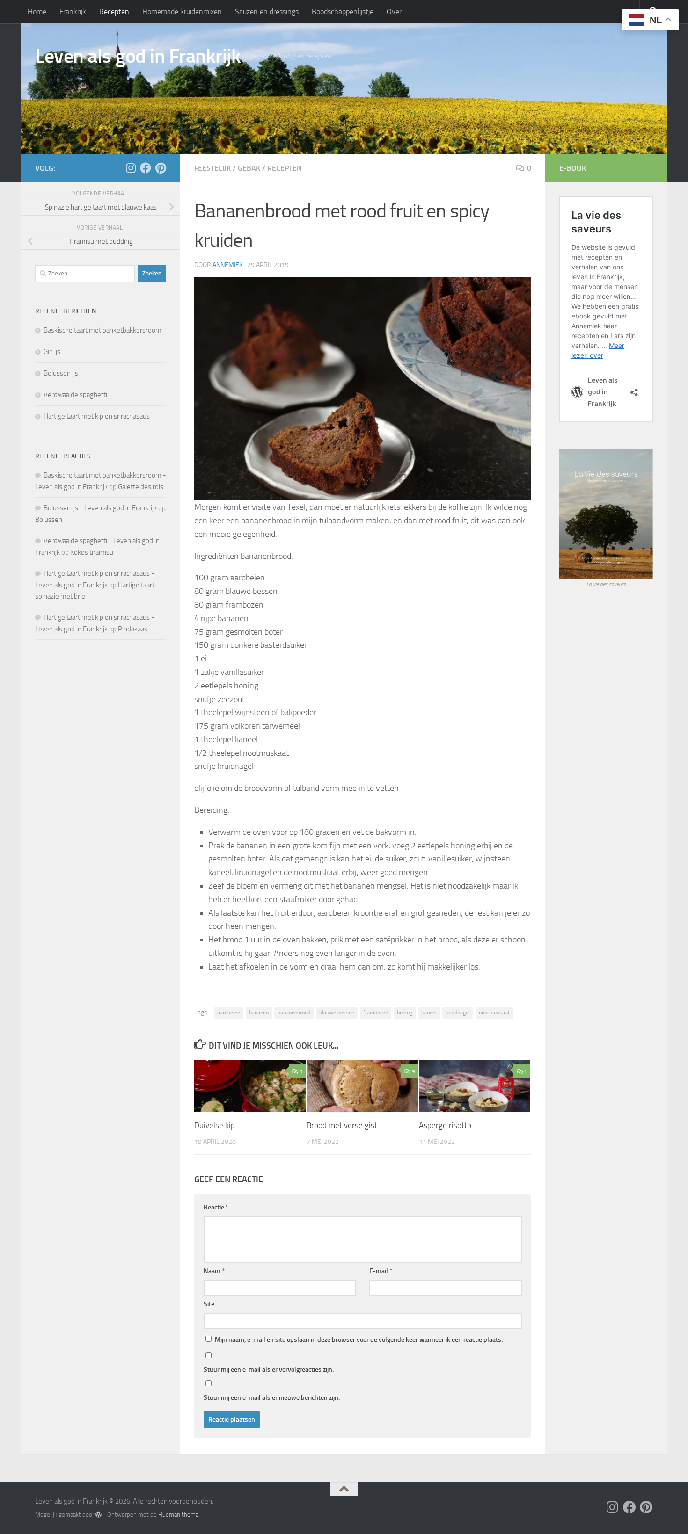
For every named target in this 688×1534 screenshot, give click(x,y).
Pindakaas (132, 629)
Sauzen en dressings (267, 11)
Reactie (216, 1207)
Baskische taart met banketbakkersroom (102, 330)
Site (209, 1304)
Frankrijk (72, 11)
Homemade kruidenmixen (182, 11)
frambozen (375, 1012)
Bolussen (48, 519)
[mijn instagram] (130, 168)
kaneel (429, 1012)
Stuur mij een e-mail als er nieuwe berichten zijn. (272, 1398)
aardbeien (228, 1012)
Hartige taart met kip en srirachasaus (97, 416)
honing (404, 1012)
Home (37, 11)
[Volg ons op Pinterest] (160, 168)
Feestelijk (212, 168)
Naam (214, 1271)
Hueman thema (178, 1514)
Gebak (249, 168)
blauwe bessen (336, 1012)
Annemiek (227, 265)
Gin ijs (52, 351)
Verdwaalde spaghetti (75, 395)
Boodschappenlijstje (342, 11)
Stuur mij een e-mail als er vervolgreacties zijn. (269, 1370)
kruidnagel (458, 1012)
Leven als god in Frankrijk (138, 56)
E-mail (380, 1271)
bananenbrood (294, 1012)
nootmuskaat (494, 1012)
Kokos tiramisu (91, 552)
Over (394, 11)
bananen (259, 1012)
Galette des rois (140, 487)
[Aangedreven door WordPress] (98, 1515)
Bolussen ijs (61, 373)
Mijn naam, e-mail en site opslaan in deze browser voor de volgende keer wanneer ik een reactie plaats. (359, 1340)
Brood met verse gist (342, 1125)
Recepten (114, 11)
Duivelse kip (214, 1125)
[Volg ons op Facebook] (145, 168)
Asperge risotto (445, 1125)
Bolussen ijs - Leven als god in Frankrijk (100, 508)
